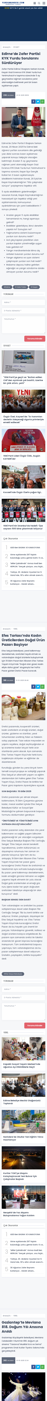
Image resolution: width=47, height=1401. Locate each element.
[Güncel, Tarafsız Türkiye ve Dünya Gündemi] (13, 3)
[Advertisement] (23, 27)
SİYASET (16, 47)
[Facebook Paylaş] (33, 101)
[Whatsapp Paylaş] (42, 101)
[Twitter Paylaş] (38, 101)
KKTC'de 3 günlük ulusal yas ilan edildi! (24, 8)
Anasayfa (6, 47)
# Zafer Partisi (20, 287)
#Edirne (7, 287)
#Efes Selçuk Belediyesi (13, 974)
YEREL (15, 629)
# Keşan (34, 287)
